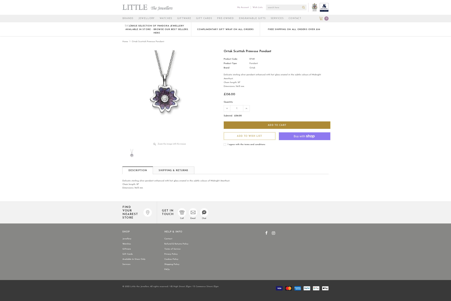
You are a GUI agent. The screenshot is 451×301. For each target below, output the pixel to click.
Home (125, 42)
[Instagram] (273, 233)
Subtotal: (228, 116)
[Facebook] (266, 233)
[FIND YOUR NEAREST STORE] (147, 212)
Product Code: (230, 59)
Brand (226, 68)
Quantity (228, 102)
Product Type (230, 63)
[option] (156, 29)
